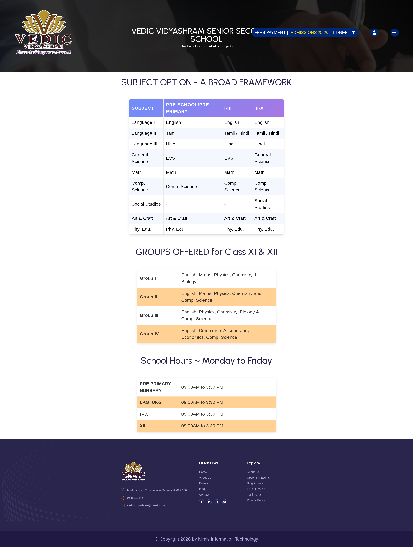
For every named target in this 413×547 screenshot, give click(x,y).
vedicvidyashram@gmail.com (146, 505)
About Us (253, 472)
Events (203, 483)
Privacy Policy (256, 500)
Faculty (26, 89)
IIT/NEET (344, 32)
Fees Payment (270, 32)
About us (205, 477)
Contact (26, 114)
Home (203, 472)
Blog (202, 489)
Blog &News (255, 483)
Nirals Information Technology (228, 539)
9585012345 (135, 497)
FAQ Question (256, 489)
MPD (23, 106)
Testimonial (254, 494)
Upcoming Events (258, 477)
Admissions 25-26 (309, 32)
